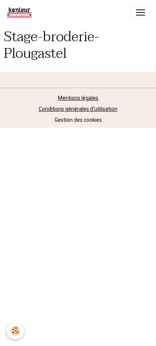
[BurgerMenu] (140, 12)
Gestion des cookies (78, 120)
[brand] (21, 12)
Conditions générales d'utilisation (78, 109)
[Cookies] (15, 330)
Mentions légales (78, 98)
